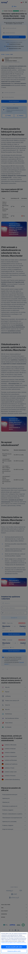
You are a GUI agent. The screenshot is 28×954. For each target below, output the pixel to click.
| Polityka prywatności (21, 942)
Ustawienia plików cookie (14, 951)
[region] (14, 943)
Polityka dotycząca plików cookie (8, 942)
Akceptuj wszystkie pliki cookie (14, 947)
